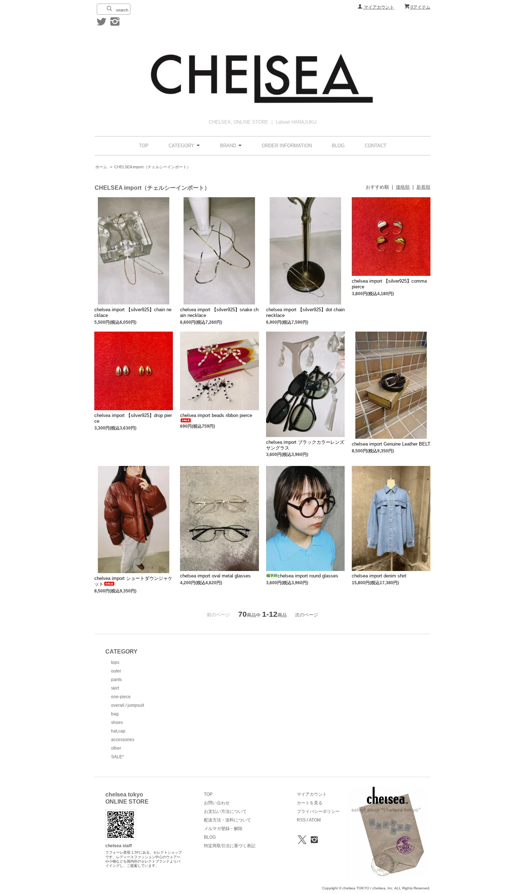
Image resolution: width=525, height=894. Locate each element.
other (116, 748)
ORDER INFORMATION (287, 145)
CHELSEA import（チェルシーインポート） (152, 167)
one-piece (121, 696)
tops (115, 662)
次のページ (306, 614)
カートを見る (309, 802)
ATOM (315, 820)
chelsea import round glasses (308, 575)
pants (116, 679)
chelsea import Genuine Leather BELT (391, 444)
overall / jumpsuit (127, 705)
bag (115, 713)
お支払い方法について (225, 811)
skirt (115, 688)
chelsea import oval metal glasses (215, 575)
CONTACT (375, 145)
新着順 (423, 187)
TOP (144, 145)
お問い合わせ (217, 802)
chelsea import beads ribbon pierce (216, 415)
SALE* (117, 756)
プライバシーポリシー (318, 811)
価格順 (403, 187)
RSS (301, 820)
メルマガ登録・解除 (223, 828)
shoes (117, 722)
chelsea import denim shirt (379, 575)
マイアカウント (378, 7)
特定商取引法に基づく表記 (229, 845)
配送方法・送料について (227, 820)
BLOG (338, 145)
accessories (122, 739)
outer (116, 671)
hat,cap (118, 731)
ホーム (101, 167)
